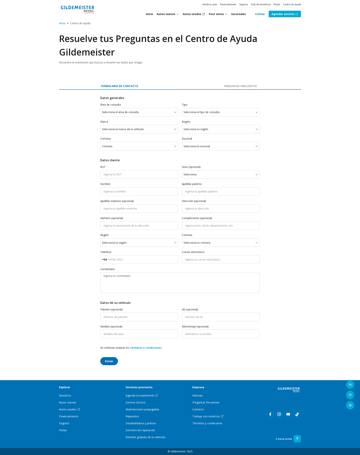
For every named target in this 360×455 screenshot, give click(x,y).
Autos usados (67, 409)
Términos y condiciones (207, 423)
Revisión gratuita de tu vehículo (145, 437)
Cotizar (260, 14)
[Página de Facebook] (270, 414)
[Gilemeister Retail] (289, 389)
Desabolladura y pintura (141, 423)
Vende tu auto (209, 4)
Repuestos (132, 416)
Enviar (109, 361)
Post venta (216, 14)
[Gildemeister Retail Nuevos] (77, 9)
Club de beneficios (261, 4)
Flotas (277, 4)
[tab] (168, 14)
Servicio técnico (136, 402)
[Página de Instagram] (279, 414)
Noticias (197, 395)
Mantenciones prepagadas (142, 409)
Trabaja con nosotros (206, 416)
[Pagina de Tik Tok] (297, 414)
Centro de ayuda (292, 4)
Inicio (62, 23)
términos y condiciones (146, 347)
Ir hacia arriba (284, 438)
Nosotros (65, 395)
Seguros (243, 4)
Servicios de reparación (140, 430)
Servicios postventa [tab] (139, 387)
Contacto (198, 409)
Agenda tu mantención (140, 395)
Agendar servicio (283, 14)
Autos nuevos (166, 14)
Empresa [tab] (198, 387)
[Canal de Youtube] (288, 414)
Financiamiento (228, 4)
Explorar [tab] (64, 387)
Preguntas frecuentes (206, 402)
